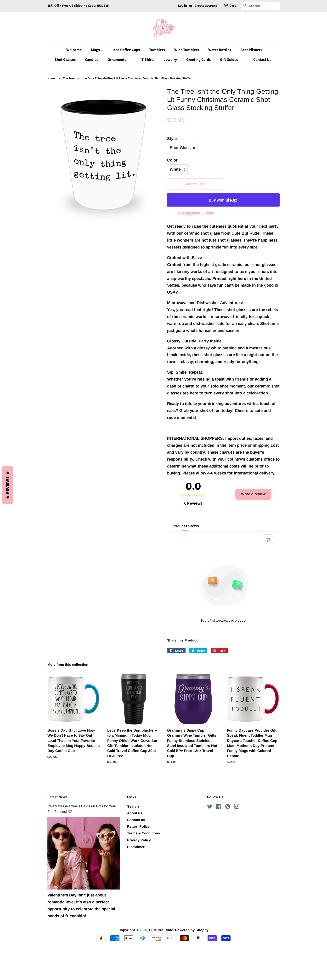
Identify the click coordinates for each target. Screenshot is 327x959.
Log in (182, 5)
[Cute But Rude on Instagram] (236, 807)
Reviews (7, 485)
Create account (206, 5)
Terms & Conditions (143, 833)
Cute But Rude (161, 930)
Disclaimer (136, 847)
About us (134, 813)
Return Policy (138, 826)
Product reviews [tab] (185, 526)
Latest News (57, 797)
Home (51, 78)
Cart (233, 5)
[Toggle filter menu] (268, 539)
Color (172, 160)
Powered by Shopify (192, 930)
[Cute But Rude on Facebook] (218, 807)
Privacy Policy (139, 840)
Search (133, 806)
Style (172, 138)
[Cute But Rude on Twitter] (209, 807)
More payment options (195, 213)
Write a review (253, 494)
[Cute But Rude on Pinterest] (227, 807)
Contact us (136, 820)
